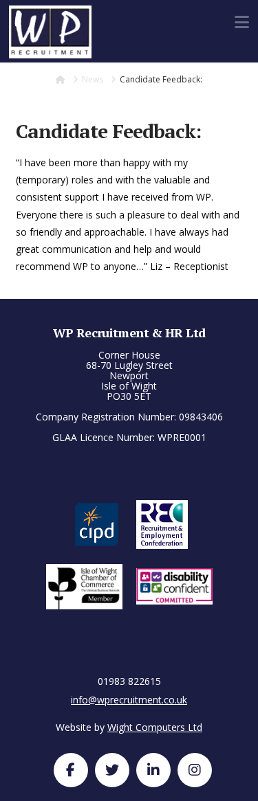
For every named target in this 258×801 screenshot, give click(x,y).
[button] (242, 22)
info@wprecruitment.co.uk (129, 699)
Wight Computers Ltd (154, 727)
